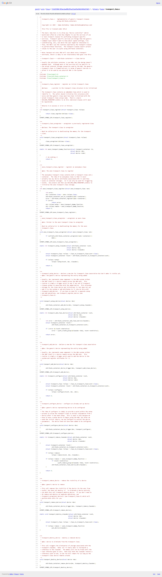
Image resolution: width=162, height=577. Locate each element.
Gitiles (11, 574)
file (73, 14)
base (102, 9)
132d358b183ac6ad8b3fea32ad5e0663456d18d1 (70, 9)
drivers (96, 9)
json (158, 574)
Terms (22, 574)
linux (48, 9)
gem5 (37, 9)
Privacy (16, 574)
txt (154, 574)
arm (42, 9)
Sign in (158, 3)
